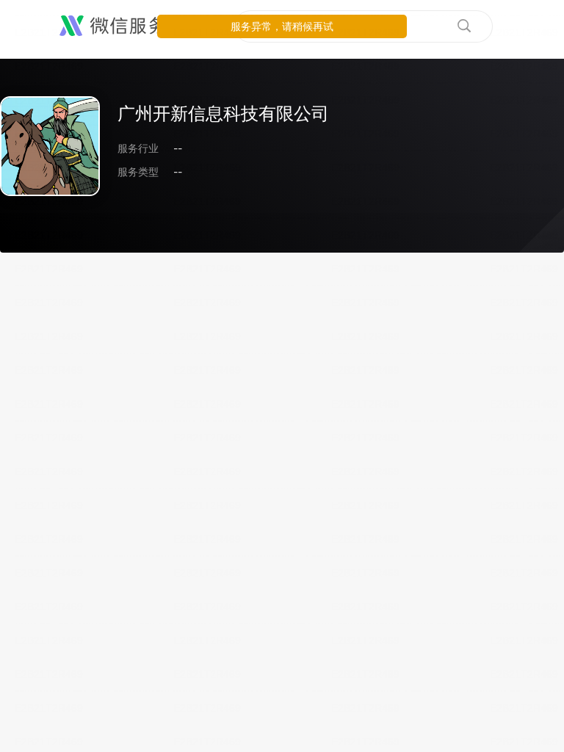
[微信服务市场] (131, 26)
